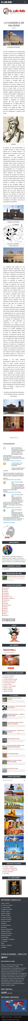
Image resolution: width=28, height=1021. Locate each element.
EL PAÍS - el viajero (8, 866)
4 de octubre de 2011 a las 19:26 (11, 520)
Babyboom (14, 509)
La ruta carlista (7, 684)
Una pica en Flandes (8, 676)
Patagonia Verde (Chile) (9, 681)
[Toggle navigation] (25, 2)
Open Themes (15, 1019)
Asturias (6, 591)
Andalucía (6, 588)
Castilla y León (8, 596)
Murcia (6, 610)
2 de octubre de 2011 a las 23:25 (11, 479)
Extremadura (7, 605)
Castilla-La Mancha (9, 598)
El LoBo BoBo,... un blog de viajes (13, 1017)
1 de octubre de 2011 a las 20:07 (11, 460)
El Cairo (12, 53)
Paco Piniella (15, 494)
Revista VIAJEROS (8, 871)
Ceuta (5, 601)
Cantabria (6, 595)
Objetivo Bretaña (7, 689)
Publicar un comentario (9, 522)
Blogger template (6, 1019)
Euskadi (6, 603)
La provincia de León (9, 682)
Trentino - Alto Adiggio (9, 686)
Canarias (6, 593)
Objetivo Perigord (8, 691)
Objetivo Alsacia (7, 687)
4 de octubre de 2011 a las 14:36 (11, 492)
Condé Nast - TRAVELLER (10, 870)
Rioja (5, 613)
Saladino (22, 67)
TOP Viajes (6, 873)
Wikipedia (15, 245)
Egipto (14, 28)
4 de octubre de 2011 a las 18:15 (11, 507)
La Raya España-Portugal (10, 679)
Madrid (6, 608)
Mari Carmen (15, 482)
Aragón (6, 589)
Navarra (6, 612)
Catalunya (6, 600)
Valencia (6, 615)
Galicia (6, 607)
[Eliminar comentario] (20, 460)
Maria (13, 447)
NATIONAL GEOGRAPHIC (10, 868)
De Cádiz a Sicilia (8, 677)
